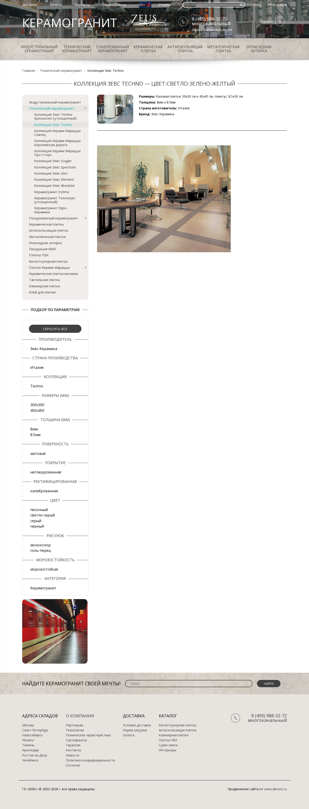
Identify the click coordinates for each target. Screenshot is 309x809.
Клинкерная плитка (44, 286)
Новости (72, 755)
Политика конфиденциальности (90, 760)
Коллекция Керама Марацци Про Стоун (57, 153)
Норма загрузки (135, 730)
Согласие (73, 765)
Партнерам (74, 725)
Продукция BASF (42, 249)
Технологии (75, 730)
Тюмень (28, 745)
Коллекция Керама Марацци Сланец (57, 132)
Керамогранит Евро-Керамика (51, 210)
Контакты (82, 4)
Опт (142, 4)
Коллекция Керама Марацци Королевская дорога (57, 142)
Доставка (29, 4)
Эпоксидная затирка (258, 48)
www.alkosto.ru (275, 789)
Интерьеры (167, 750)
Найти (268, 684)
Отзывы (164, 4)
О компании (80, 715)
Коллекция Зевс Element (54, 179)
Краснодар (30, 750)
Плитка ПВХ (39, 255)
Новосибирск (32, 735)
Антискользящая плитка (185, 48)
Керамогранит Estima (51, 192)
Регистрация (277, 4)
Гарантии (73, 745)
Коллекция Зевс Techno (53, 124)
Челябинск (30, 760)
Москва (28, 725)
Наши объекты (114, 4)
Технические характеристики (88, 735)
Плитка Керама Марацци (49, 267)
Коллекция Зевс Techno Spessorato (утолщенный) (55, 116)
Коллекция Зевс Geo (50, 173)
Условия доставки (137, 725)
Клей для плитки (42, 292)
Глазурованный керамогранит (112, 48)
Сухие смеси (168, 745)
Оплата (56, 4)
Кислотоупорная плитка (48, 261)
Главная (28, 70)
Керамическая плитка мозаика (53, 273)
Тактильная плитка (44, 279)
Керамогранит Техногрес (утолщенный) (55, 200)
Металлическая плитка (223, 48)
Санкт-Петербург (35, 730)
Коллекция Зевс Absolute (54, 185)
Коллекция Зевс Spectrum (55, 167)
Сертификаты (76, 740)
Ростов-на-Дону (34, 755)
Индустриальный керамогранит (39, 48)
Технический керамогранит (77, 48)
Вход (257, 4)
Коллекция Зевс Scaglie (52, 160)
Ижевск (28, 740)
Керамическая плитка (148, 48)
